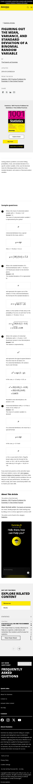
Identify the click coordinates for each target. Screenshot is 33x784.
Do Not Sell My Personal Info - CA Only (12, 769)
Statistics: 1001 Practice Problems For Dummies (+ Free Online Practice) (13, 80)
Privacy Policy (4, 760)
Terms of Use (5, 756)
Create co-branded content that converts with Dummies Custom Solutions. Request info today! (16, 2)
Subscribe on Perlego (16, 146)
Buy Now (10, 141)
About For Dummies (6, 694)
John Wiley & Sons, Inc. (22, 773)
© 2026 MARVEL (5, 782)
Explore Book (16, 136)
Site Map (3, 707)
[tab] (16, 603)
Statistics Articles (9, 23)
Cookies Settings (5, 764)
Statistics (4, 517)
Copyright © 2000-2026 (7, 773)
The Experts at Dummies (9, 62)
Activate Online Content (7, 703)
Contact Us (4, 699)
